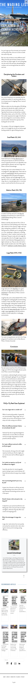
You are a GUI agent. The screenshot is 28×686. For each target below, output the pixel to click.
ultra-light (12, 171)
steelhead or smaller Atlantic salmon (17, 246)
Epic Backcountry (17, 159)
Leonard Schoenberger (14, 553)
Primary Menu (26, 1)
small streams (10, 173)
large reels (10, 311)
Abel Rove (15, 289)
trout (21, 175)
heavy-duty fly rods (14, 309)
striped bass (4, 293)
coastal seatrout (5, 217)
